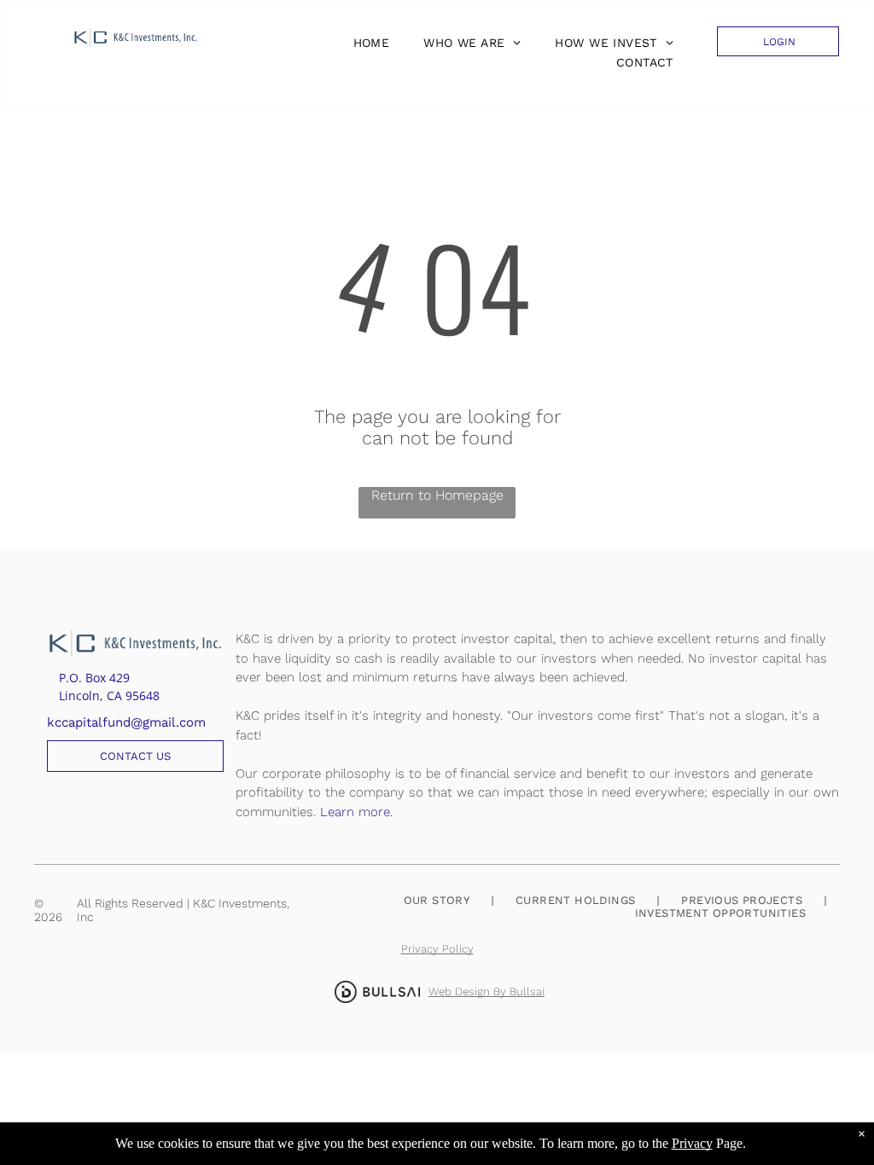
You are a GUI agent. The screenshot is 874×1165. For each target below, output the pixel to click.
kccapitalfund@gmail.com (126, 722)
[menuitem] (367, 42)
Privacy (692, 1143)
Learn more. (356, 812)
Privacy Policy (437, 948)
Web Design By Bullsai (486, 991)
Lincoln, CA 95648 (109, 695)
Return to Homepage (437, 495)
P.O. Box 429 (94, 677)
